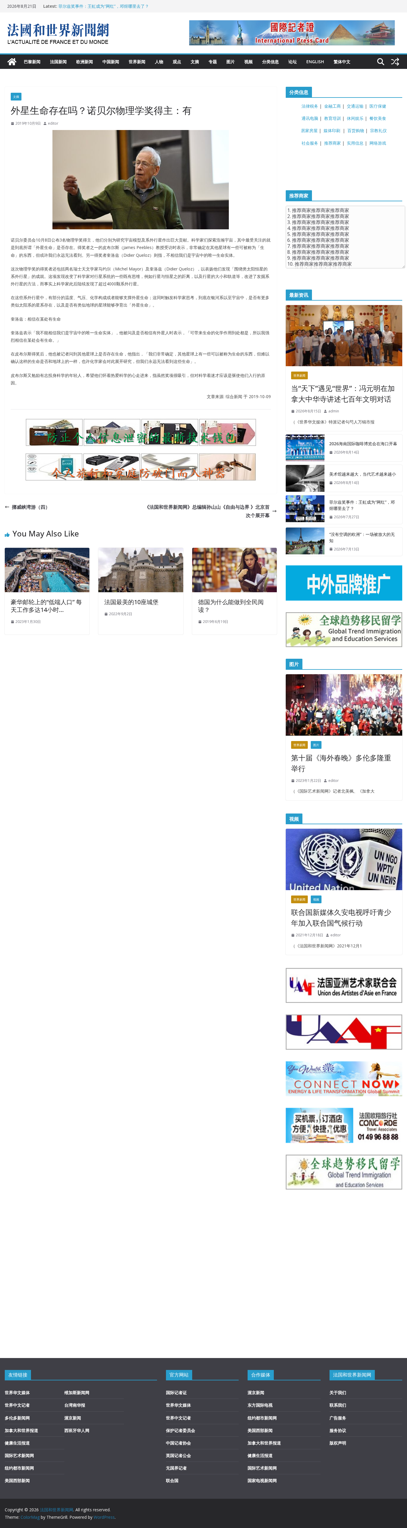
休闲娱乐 (355, 118)
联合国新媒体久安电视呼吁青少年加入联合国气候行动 (341, 917)
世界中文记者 (17, 1405)
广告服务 (338, 1418)
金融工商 (332, 106)
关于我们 (338, 1392)
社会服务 (310, 143)
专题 (213, 61)
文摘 (195, 61)
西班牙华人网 (76, 1430)
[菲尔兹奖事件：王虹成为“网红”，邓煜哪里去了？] (305, 509)
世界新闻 (137, 61)
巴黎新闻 (32, 61)
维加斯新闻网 (76, 1392)
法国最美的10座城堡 (131, 602)
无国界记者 (176, 1468)
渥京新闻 (72, 1418)
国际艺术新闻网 (19, 1455)
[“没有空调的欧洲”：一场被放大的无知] (305, 542)
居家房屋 (309, 130)
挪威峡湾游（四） (31, 507)
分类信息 (270, 61)
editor (53, 123)
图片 (230, 61)
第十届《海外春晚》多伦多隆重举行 (341, 763)
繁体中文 (342, 61)
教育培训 (332, 118)
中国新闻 (110, 61)
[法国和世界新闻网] (12, 62)
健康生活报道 (17, 1443)
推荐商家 (332, 143)
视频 (248, 61)
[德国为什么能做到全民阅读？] (234, 552)
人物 (159, 61)
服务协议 (338, 1430)
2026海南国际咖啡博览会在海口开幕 (363, 443)
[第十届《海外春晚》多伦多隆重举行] (344, 705)
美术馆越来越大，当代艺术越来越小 (362, 474)
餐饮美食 (377, 118)
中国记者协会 (178, 1443)
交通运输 (355, 106)
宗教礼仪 (378, 130)
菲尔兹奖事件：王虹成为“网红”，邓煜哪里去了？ (103, 6)
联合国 (172, 1480)
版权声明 (338, 1443)
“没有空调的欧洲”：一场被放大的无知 (362, 537)
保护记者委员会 (180, 1430)
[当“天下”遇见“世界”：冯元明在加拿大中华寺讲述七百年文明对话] (344, 335)
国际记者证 (176, 1392)
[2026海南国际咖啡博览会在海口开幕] (305, 447)
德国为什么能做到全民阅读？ (231, 606)
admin (333, 411)
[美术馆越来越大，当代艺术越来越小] (305, 478)
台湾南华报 (74, 1405)
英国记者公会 (178, 1455)
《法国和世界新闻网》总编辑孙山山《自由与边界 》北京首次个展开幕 (207, 511)
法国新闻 (58, 61)
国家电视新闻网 (262, 1480)
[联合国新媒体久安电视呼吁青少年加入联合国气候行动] (344, 859)
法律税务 (310, 106)
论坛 (292, 61)
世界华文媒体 (17, 1392)
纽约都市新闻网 (19, 1468)
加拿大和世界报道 (21, 1430)
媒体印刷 (332, 130)
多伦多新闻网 (17, 1418)
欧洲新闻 (84, 61)
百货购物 (355, 130)
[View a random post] (395, 62)
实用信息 (355, 143)
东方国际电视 (260, 1405)
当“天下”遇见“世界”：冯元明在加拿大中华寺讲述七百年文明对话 (343, 393)
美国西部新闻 (17, 1480)
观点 (177, 61)
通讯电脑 (310, 118)
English (315, 61)
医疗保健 (377, 106)
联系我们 (338, 1405)
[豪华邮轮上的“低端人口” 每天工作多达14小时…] (47, 552)
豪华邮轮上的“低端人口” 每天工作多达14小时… (46, 606)
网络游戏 (377, 143)
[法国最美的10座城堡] (140, 552)
